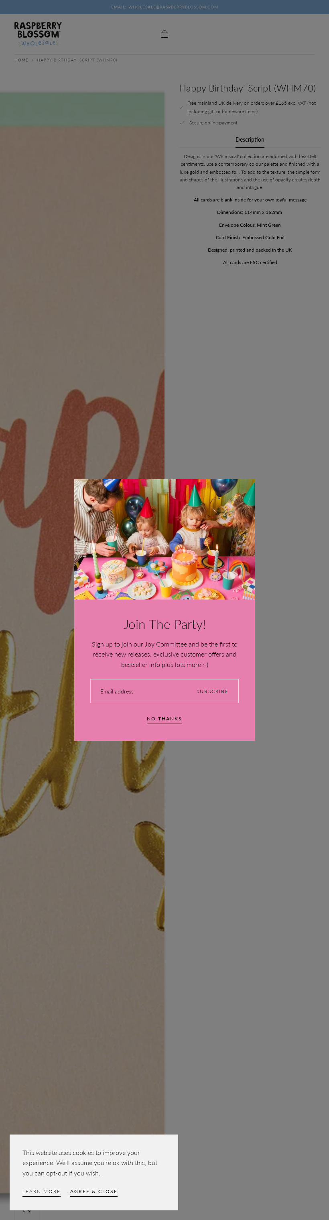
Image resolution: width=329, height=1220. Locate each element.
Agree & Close (94, 1191)
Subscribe (213, 691)
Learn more (41, 1191)
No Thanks (164, 719)
